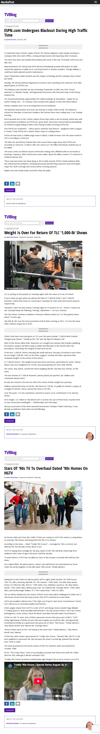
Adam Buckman (12, 237)
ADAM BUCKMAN (12, 434)
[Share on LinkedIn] (12, 184)
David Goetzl (11, 40)
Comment (10, 190)
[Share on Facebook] (6, 184)
